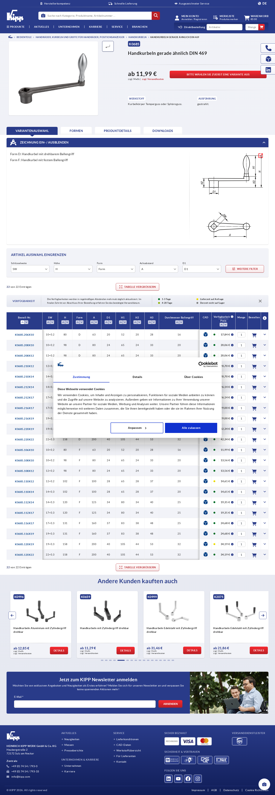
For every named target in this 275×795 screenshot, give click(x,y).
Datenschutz (231, 790)
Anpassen (135, 427)
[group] (37, 624)
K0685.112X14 (24, 502)
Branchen (139, 26)
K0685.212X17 (24, 397)
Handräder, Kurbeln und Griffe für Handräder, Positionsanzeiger (80, 37)
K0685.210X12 (24, 366)
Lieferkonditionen (127, 739)
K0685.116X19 (24, 533)
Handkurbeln (137, 37)
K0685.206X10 (24, 334)
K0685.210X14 (24, 376)
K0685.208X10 (24, 345)
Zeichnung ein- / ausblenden (43, 142)
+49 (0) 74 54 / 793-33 (25, 771)
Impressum (198, 790)
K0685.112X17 (24, 512)
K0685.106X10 (24, 449)
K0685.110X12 (24, 481)
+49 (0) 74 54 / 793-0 (24, 766)
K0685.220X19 (24, 429)
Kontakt (121, 761)
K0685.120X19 (24, 544)
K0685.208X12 (24, 355)
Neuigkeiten (72, 739)
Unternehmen (69, 26)
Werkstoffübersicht (128, 750)
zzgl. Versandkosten (153, 79)
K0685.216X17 (24, 408)
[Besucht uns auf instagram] (198, 779)
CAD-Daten (123, 744)
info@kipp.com (20, 776)
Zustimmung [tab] (81, 376)
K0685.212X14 (24, 387)
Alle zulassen (191, 427)
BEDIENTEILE (24, 37)
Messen (69, 744)
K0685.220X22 (24, 439)
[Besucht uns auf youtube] (178, 779)
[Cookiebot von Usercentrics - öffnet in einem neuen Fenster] (201, 364)
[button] (102, 660)
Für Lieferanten (126, 756)
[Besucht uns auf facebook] (188, 779)
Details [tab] (137, 376)
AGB (214, 790)
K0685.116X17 (24, 523)
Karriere (95, 26)
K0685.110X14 (24, 491)
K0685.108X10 (24, 460)
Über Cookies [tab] (193, 376)
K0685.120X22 (24, 554)
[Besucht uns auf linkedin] (168, 779)
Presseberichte (73, 750)
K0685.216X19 (24, 418)
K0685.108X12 (24, 470)
